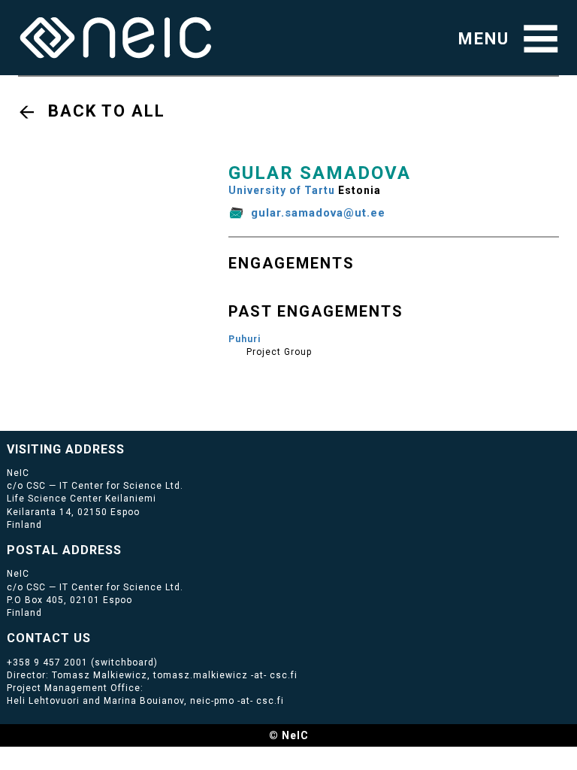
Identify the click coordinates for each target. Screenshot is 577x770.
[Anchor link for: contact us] (97, 637)
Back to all (106, 111)
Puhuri (244, 339)
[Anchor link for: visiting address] (131, 448)
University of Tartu (281, 190)
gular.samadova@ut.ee (318, 213)
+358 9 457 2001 (47, 662)
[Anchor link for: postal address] (128, 549)
